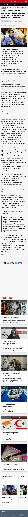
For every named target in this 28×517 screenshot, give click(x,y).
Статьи (9, 7)
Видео (14, 7)
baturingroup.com (8, 515)
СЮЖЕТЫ (24, 7)
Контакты (4, 511)
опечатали (18, 235)
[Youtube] (21, 263)
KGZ (5, 5)
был (20, 96)
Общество (15, 25)
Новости (3, 7)
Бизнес (9, 23)
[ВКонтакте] (8, 263)
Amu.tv (3, 63)
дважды (13, 147)
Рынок (11, 21)
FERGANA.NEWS (14, 2)
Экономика (3, 25)
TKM (9, 5)
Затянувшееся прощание (7, 477)
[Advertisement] (14, 281)
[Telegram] (16, 263)
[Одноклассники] (11, 263)
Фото (18, 7)
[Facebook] (19, 263)
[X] (5, 263)
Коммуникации (19, 23)
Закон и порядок (18, 21)
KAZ (2, 5)
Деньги (13, 23)
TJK (7, 5)
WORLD (15, 5)
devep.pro (21, 515)
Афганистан (3, 23)
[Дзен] (13, 263)
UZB (12, 5)
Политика (10, 25)
